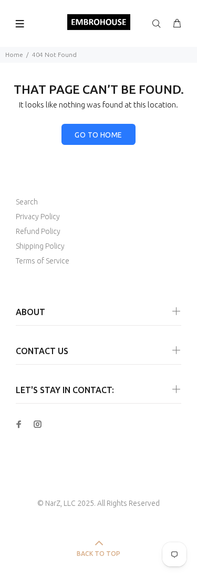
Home (14, 54)
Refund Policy (38, 231)
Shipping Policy (40, 246)
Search (27, 202)
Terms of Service (42, 261)
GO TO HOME (98, 135)
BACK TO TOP (98, 553)
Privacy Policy (38, 216)
